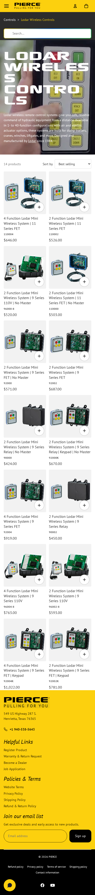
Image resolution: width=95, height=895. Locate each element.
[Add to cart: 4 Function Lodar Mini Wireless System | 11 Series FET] (39, 207)
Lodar (32, 141)
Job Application (14, 769)
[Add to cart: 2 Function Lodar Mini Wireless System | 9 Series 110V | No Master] (39, 282)
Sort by (48, 164)
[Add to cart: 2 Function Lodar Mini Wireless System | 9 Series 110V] (84, 580)
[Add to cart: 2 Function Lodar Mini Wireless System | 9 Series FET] (84, 356)
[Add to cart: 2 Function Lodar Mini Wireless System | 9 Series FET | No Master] (39, 356)
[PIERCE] (27, 6)
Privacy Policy (13, 793)
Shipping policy (78, 866)
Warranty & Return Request (23, 756)
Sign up (80, 836)
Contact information (47, 872)
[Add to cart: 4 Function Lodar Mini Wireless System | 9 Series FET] (39, 505)
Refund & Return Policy (20, 806)
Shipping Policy (15, 800)
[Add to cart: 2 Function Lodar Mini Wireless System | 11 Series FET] (84, 207)
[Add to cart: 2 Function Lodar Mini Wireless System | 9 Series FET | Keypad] (84, 654)
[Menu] (6, 6)
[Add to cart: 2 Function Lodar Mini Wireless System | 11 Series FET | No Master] (84, 282)
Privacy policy (35, 866)
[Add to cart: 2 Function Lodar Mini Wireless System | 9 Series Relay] (84, 505)
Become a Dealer (15, 763)
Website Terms (14, 787)
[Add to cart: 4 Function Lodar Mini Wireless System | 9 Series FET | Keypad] (39, 654)
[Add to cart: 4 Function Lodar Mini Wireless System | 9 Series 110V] (39, 580)
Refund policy (16, 866)
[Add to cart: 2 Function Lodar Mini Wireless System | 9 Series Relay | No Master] (39, 431)
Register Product (15, 750)
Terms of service (56, 866)
